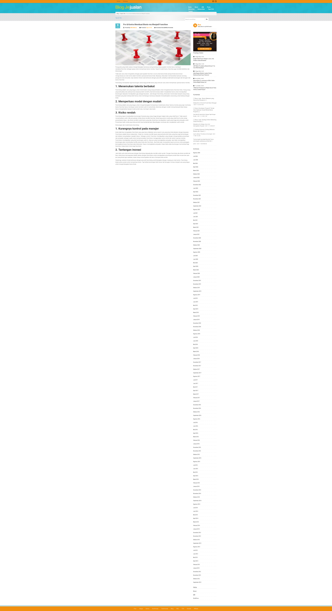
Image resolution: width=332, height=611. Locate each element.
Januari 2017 (196, 401)
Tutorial (190, 11)
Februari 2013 (196, 564)
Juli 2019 (195, 298)
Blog (118, 13)
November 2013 (197, 536)
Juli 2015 (195, 465)
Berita (190, 7)
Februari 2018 (196, 355)
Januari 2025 (196, 177)
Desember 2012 (197, 571)
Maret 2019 (196, 312)
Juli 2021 (195, 213)
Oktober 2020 (196, 245)
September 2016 (197, 415)
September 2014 (197, 500)
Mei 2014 (195, 515)
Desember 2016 (197, 404)
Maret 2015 (196, 479)
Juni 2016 (195, 426)
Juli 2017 (195, 380)
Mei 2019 (195, 305)
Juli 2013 (195, 550)
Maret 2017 (196, 394)
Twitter (216, 1)
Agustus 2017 (196, 376)
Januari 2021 (196, 234)
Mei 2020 (195, 262)
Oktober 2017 (196, 369)
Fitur (135, 608)
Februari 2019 (196, 316)
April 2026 (195, 167)
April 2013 (195, 561)
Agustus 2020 (196, 252)
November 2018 (197, 326)
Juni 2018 (195, 341)
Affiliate (196, 608)
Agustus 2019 (196, 294)
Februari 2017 (196, 397)
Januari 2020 (196, 277)
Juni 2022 (195, 188)
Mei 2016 (195, 429)
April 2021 (195, 223)
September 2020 (197, 248)
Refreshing (191, 9)
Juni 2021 (195, 216)
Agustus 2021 (196, 209)
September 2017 (197, 373)
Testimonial (164, 608)
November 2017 (197, 365)
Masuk (194, 591)
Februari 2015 (196, 483)
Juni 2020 (195, 259)
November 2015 (197, 451)
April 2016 (195, 433)
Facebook (213, 1)
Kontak (189, 608)
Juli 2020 (195, 255)
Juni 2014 (195, 511)
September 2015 (197, 458)
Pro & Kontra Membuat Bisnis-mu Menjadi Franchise (138, 13)
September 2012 (197, 582)
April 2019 (195, 309)
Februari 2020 (196, 273)
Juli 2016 (195, 422)
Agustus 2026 (196, 152)
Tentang (125, 1)
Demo (147, 608)
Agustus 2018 (196, 333)
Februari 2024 (196, 181)
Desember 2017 (197, 362)
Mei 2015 (195, 472)
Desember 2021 (197, 195)
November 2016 (197, 408)
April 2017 (195, 390)
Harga (141, 608)
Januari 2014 (196, 529)
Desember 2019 (197, 280)
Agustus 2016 (196, 419)
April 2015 (195, 475)
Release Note (201, 9)
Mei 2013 (195, 557)
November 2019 (197, 284)
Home (118, 1)
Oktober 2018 (196, 330)
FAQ (177, 608)
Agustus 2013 (196, 546)
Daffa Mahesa (133, 27)
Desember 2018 (197, 323)
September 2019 (197, 291)
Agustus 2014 (196, 504)
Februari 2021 (196, 231)
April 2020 (195, 266)
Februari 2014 (196, 525)
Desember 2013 (197, 532)
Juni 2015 (195, 468)
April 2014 (195, 518)
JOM (202, 7)
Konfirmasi (155, 608)
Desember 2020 (197, 238)
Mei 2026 (195, 163)
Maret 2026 (196, 170)
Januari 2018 (196, 358)
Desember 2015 (197, 447)
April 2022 (195, 191)
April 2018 (195, 348)
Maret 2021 (196, 227)
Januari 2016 (196, 444)
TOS (183, 608)
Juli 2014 (195, 507)
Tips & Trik (211, 9)
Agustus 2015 (196, 461)
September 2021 (197, 206)
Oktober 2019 (196, 287)
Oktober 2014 (196, 497)
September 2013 (197, 543)
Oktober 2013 (196, 539)
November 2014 (197, 493)
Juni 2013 (195, 554)
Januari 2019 (196, 319)
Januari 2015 (196, 486)
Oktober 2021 (196, 202)
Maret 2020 (196, 270)
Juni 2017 (195, 383)
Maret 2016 (196, 436)
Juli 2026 (195, 156)
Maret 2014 (196, 522)
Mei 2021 (195, 220)
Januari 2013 (196, 568)
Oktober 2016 (196, 412)
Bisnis (196, 7)
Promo (209, 7)
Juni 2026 (195, 160)
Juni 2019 (195, 302)
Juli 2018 (195, 337)
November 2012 (197, 575)
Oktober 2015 (196, 454)
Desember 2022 (197, 184)
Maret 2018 (196, 351)
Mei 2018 (195, 344)
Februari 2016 (196, 440)
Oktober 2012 (196, 578)
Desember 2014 (197, 490)
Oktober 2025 (196, 174)
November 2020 (197, 241)
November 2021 (197, 199)
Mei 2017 (195, 387)
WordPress (196, 598)
